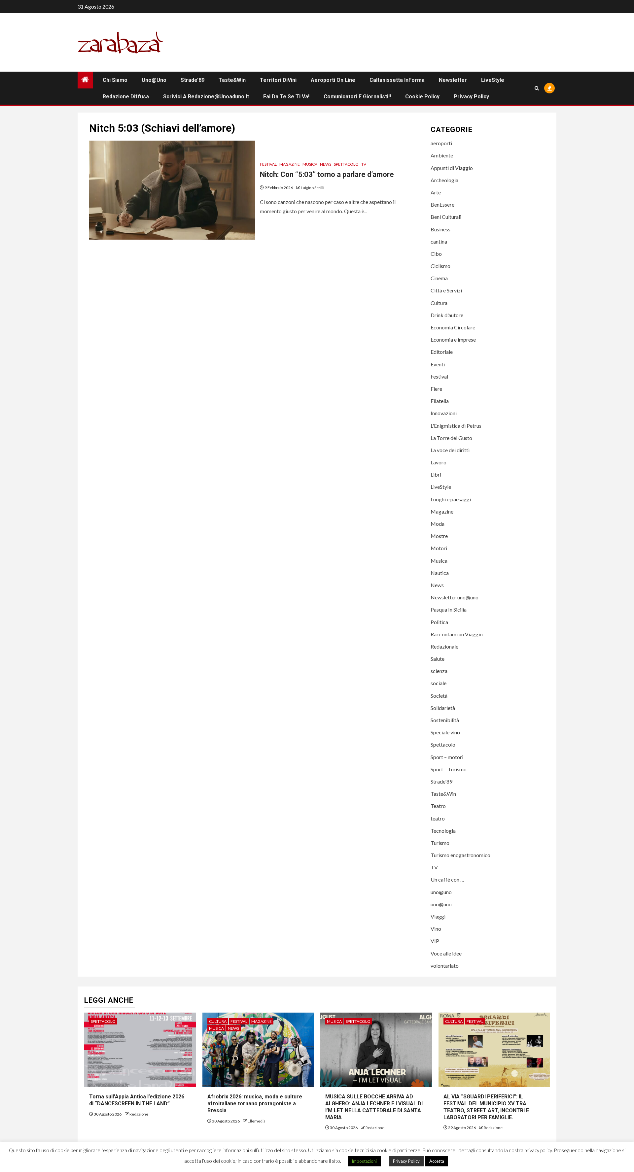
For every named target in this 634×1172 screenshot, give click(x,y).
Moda (437, 523)
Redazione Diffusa (126, 96)
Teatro (438, 806)
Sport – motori (447, 757)
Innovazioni (444, 413)
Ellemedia (256, 1121)
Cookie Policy (422, 96)
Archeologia (444, 180)
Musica (309, 164)
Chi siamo (115, 80)
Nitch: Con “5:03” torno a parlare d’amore (327, 174)
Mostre (439, 536)
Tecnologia (443, 830)
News (325, 164)
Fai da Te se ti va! (286, 96)
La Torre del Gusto (451, 438)
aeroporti (441, 143)
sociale (438, 683)
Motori (439, 548)
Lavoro (438, 462)
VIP (435, 941)
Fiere (436, 388)
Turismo (440, 843)
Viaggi (438, 916)
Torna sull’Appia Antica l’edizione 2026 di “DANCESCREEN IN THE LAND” (137, 1100)
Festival (268, 164)
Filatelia (440, 401)
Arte (436, 192)
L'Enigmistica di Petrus (456, 425)
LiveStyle (492, 80)
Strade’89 (192, 80)
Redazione (138, 1114)
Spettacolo (346, 164)
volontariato (445, 965)
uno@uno (154, 80)
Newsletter (453, 80)
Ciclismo (440, 266)
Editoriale (442, 352)
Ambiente (442, 155)
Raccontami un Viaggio (457, 634)
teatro (438, 818)
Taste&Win (232, 80)
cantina (439, 241)
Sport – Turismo (449, 769)
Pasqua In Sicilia (449, 609)
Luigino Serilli (312, 187)
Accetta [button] (436, 1161)
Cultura (439, 303)
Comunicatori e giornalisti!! (357, 96)
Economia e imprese (453, 339)
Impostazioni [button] (364, 1161)
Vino (436, 928)
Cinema (439, 278)
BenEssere (442, 204)
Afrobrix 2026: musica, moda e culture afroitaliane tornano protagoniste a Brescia (254, 1103)
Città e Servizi (446, 290)
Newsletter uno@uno (454, 597)
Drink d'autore (447, 315)
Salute (437, 658)
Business (440, 229)
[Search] (537, 88)
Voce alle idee (446, 953)
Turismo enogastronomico (460, 855)
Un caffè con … (447, 879)
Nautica (440, 573)
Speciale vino (445, 732)
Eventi (438, 364)
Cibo (436, 254)
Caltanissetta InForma (397, 80)
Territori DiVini (278, 80)
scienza (439, 671)
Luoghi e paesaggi (451, 499)
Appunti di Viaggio (452, 168)
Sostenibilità (445, 720)
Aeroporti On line (333, 80)
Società (439, 695)
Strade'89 (441, 781)
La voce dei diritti (450, 450)
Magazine (289, 164)
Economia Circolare (453, 327)
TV (363, 164)
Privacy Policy (471, 96)
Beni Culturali (446, 217)
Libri (436, 474)
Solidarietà (443, 708)
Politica (439, 622)
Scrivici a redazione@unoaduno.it (206, 96)
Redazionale (444, 646)
